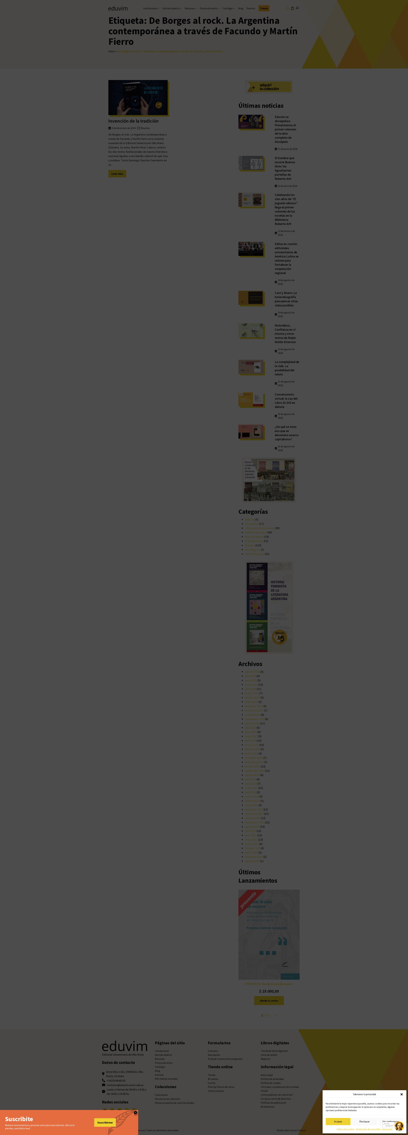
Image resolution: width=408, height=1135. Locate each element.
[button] (401, 1094)
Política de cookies (345, 1129)
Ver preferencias (390, 1121)
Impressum (387, 1129)
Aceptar (338, 1121)
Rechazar (364, 1121)
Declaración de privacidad (368, 1129)
